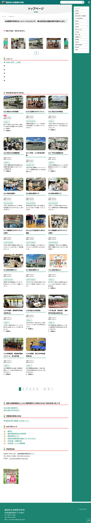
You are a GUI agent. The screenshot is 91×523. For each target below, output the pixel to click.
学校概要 (77, 10)
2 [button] (23, 389)
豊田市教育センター (14, 436)
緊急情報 (77, 39)
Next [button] (66, 43)
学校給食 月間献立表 (15, 441)
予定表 (76, 49)
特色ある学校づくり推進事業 (80, 15)
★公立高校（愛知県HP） (11, 408)
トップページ (77, 8)
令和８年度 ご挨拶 (13, 62)
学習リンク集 (77, 34)
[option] (36, 43)
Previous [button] (6, 43)
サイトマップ (83, 509)
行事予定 (77, 42)
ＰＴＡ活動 (77, 32)
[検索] (82, 3)
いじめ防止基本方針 (79, 18)
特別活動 (77, 26)
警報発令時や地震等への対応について (17, 421)
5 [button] (33, 389)
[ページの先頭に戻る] (89, 521)
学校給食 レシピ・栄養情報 (16, 443)
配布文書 (77, 47)
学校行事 (77, 21)
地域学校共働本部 (78, 44)
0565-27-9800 (11, 515)
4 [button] (30, 389)
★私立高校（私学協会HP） (12, 410)
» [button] (52, 389)
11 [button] (48, 389)
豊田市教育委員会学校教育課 (17, 433)
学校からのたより (78, 29)
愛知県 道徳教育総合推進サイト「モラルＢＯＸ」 (22, 438)
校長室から (8, 130)
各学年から (77, 23)
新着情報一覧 (77, 37)
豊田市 (10, 431)
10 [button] (44, 389)
